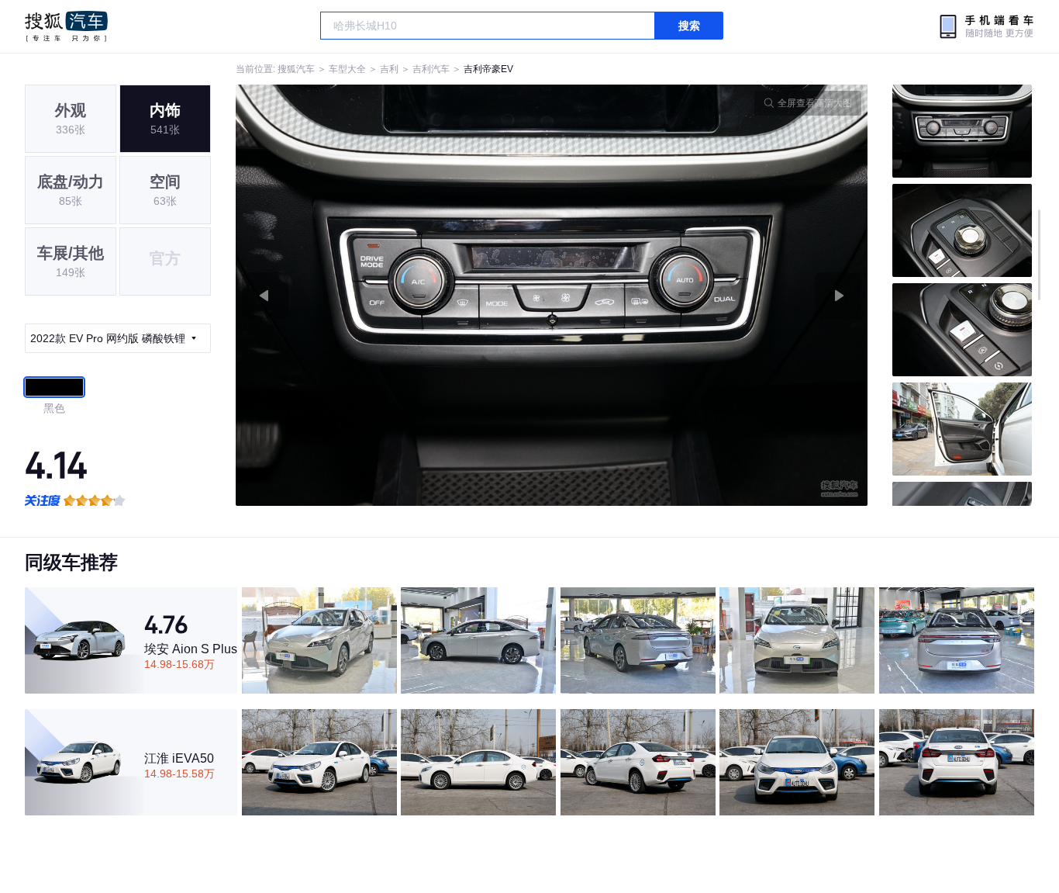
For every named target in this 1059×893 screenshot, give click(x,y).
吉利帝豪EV (488, 69)
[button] (394, 295)
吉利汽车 (431, 69)
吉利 (389, 69)
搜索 (689, 25)
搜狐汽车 (66, 26)
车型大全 (347, 69)
